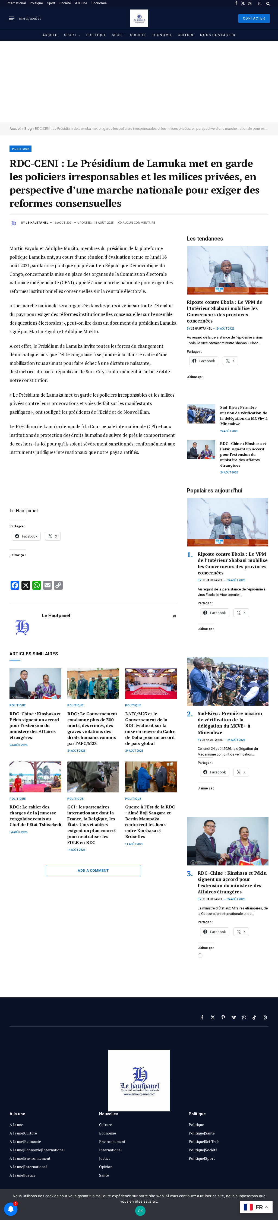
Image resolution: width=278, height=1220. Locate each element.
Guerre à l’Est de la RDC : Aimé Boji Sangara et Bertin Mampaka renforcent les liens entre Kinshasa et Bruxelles (150, 821)
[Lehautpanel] (139, 18)
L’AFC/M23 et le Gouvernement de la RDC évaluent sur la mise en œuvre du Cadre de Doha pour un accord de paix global (150, 728)
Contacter (254, 18)
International (16, 3)
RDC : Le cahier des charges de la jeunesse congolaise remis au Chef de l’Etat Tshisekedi (35, 815)
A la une (81, 3)
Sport (51, 3)
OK (140, 1211)
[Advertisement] (139, 81)
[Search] (267, 3)
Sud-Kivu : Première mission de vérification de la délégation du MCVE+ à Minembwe (243, 415)
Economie (99, 3)
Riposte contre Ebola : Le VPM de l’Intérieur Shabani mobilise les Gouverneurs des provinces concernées (224, 311)
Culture (186, 35)
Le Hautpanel (37, 223)
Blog (28, 129)
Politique (36, 3)
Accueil (50, 35)
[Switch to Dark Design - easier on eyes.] (260, 3)
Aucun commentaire (139, 223)
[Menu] (11, 18)
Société (65, 3)
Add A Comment (93, 870)
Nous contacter (218, 35)
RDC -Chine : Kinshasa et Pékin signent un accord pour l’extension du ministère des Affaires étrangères (35, 725)
